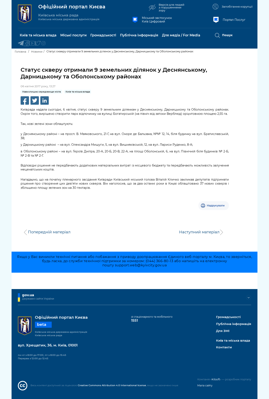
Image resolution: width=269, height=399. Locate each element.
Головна (20, 51)
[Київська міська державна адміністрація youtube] (32, 43)
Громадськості (228, 317)
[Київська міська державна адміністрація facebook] (26, 43)
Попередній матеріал (49, 232)
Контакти (224, 347)
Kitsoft (216, 379)
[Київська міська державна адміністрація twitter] (38, 43)
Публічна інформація (233, 324)
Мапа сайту (204, 385)
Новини (36, 51)
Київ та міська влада (233, 340)
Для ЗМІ (222, 331)
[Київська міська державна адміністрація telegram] (21, 43)
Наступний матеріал (199, 232)
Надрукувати (216, 205)
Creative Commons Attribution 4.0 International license (112, 385)
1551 (134, 320)
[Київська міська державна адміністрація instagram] (43, 43)
